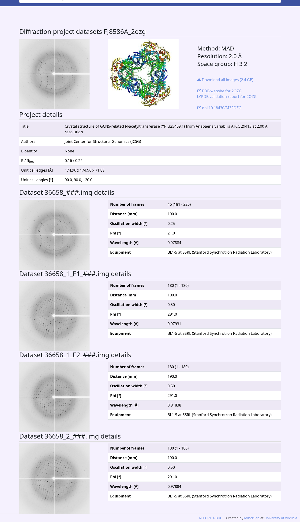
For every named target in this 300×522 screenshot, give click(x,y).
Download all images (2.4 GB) (227, 79)
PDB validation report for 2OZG (229, 96)
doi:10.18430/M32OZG (221, 107)
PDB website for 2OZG (221, 91)
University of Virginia (280, 518)
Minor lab (251, 518)
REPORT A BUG (210, 518)
